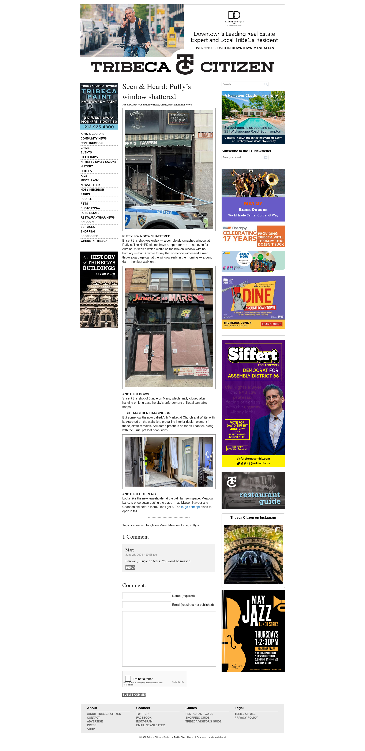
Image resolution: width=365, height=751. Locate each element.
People (86, 199)
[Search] (266, 84)
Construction (91, 143)
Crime (85, 147)
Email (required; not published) (193, 604)
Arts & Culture (92, 133)
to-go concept (190, 507)
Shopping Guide (197, 717)
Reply (130, 567)
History (87, 166)
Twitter (142, 713)
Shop (91, 729)
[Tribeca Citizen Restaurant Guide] (253, 508)
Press (92, 725)
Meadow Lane (178, 525)
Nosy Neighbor (92, 189)
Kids (84, 175)
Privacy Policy (246, 717)
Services (88, 226)
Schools (87, 222)
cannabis (137, 525)
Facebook (143, 717)
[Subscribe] (265, 157)
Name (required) (183, 596)
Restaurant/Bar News (98, 217)
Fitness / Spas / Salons (98, 161)
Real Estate (90, 213)
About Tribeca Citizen (104, 713)
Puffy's (194, 525)
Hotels (86, 171)
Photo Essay (91, 208)
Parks (85, 194)
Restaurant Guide (199, 713)
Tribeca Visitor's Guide (203, 721)
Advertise (95, 721)
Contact (93, 717)
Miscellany (90, 180)
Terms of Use (245, 713)
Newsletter (90, 185)
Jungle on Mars (156, 525)
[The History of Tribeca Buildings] (99, 290)
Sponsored (89, 236)
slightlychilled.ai (218, 737)
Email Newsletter (150, 725)
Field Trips (89, 157)
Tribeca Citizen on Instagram (253, 517)
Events (86, 152)
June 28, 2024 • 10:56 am (141, 554)
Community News (94, 138)
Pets (84, 203)
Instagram (144, 721)
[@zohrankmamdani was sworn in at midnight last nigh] (253, 554)
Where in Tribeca (94, 240)
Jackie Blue (179, 737)
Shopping (88, 231)
